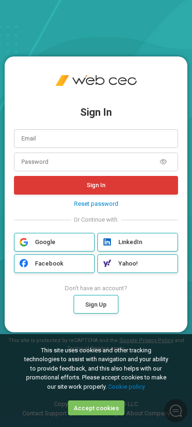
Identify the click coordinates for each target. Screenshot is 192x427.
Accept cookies (96, 408)
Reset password (96, 203)
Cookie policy (126, 386)
